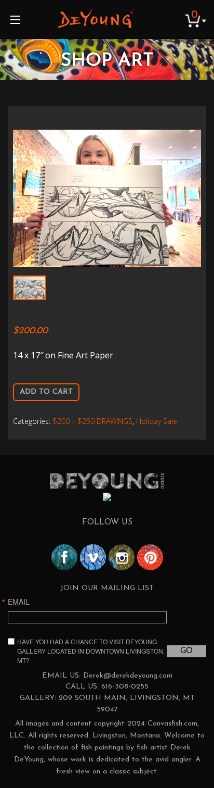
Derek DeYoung (95, 18)
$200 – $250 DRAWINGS (92, 421)
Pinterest (150, 557)
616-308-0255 (125, 687)
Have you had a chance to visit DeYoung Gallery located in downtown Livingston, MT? (91, 651)
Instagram (122, 557)
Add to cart (46, 392)
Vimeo (93, 557)
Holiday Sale (156, 421)
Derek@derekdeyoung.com (127, 676)
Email (19, 601)
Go (186, 651)
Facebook (64, 557)
